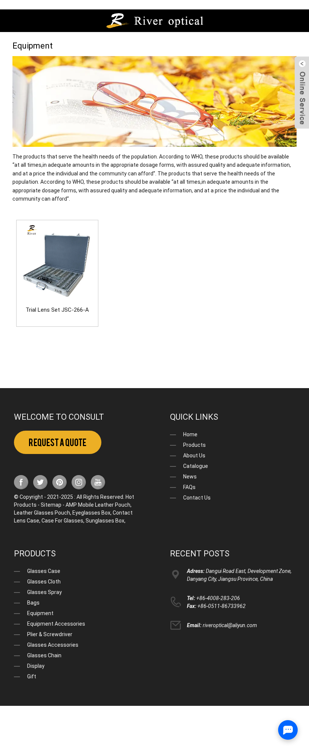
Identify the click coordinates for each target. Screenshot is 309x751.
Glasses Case (43, 571)
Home (190, 434)
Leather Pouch (112, 505)
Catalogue (195, 466)
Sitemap (51, 505)
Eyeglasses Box (91, 513)
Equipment (40, 613)
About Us (194, 455)
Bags (33, 603)
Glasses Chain (44, 655)
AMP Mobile (80, 505)
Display (35, 666)
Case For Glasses (62, 521)
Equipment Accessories (56, 624)
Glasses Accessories (52, 645)
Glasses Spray (44, 592)
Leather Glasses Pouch (42, 513)
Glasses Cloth (44, 582)
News (190, 477)
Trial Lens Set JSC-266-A (57, 309)
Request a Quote (57, 442)
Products (194, 445)
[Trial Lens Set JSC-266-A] (57, 261)
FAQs (189, 487)
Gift (31, 676)
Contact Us (197, 498)
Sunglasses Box (105, 521)
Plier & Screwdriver (49, 634)
